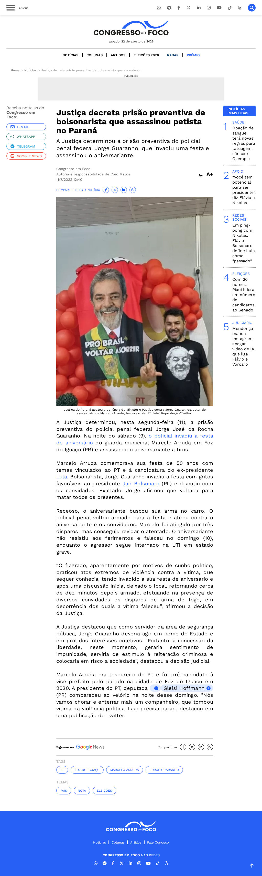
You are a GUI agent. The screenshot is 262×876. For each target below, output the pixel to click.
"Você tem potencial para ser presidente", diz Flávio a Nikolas (244, 190)
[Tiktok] (230, 7)
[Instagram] (209, 7)
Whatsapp (26, 137)
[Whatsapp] (159, 7)
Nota (82, 790)
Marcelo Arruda (124, 770)
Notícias (70, 55)
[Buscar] (252, 8)
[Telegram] (169, 7)
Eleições (104, 790)
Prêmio (193, 55)
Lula (61, 477)
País (63, 790)
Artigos (118, 55)
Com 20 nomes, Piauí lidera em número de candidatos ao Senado (243, 294)
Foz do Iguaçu (87, 770)
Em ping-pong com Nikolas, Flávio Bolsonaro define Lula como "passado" (243, 243)
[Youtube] (219, 7)
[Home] (131, 28)
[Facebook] (179, 7)
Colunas (94, 55)
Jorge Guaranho (164, 770)
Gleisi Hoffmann (183, 688)
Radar (173, 55)
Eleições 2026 (146, 55)
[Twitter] (189, 7)
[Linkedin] (199, 7)
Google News (29, 156)
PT (62, 770)
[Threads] (240, 7)
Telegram (26, 146)
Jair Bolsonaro (141, 483)
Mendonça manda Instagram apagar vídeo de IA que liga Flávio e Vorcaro (243, 346)
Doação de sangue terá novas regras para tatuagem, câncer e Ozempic (243, 143)
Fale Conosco (158, 842)
